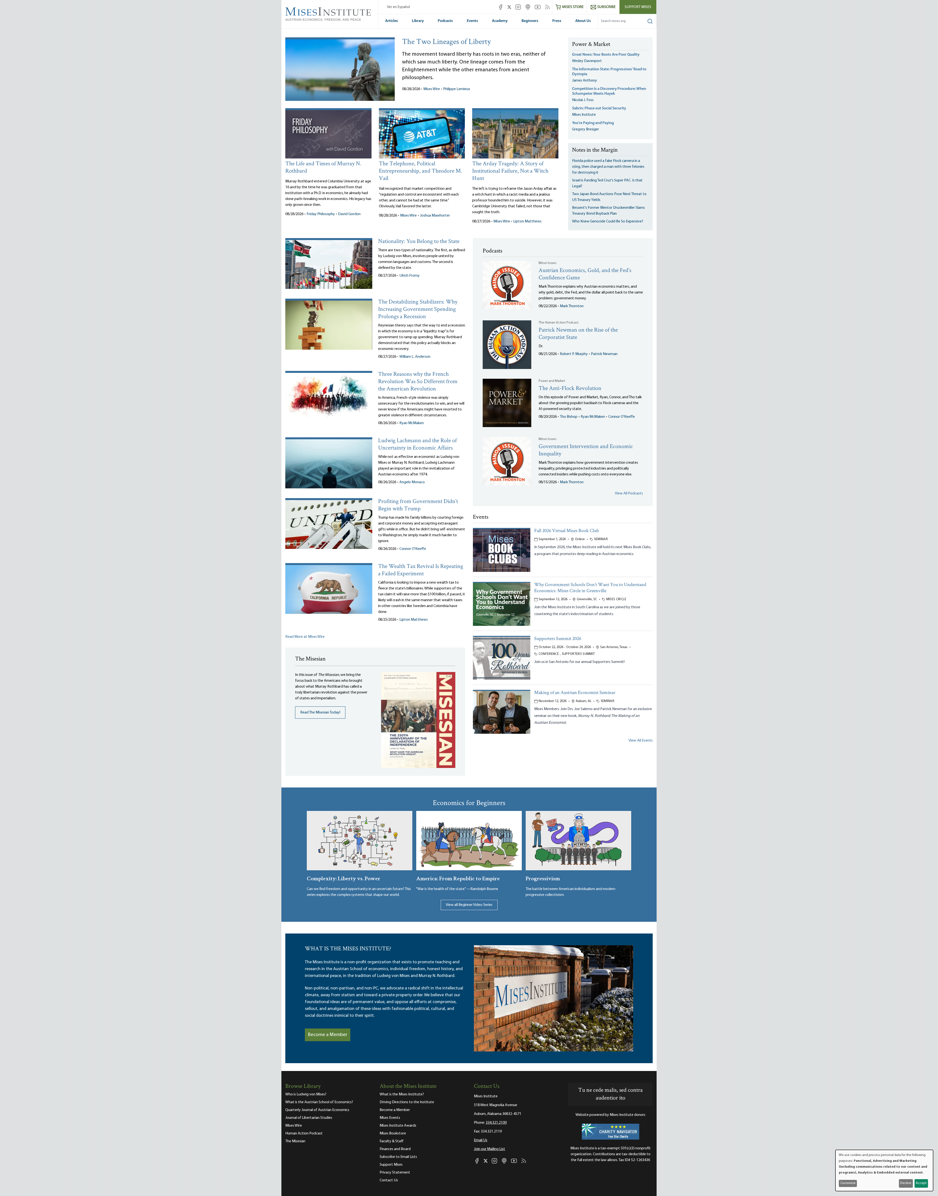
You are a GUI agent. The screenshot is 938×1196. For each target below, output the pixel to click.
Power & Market (591, 44)
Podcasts (445, 21)
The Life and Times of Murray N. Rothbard (323, 168)
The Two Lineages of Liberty (446, 42)
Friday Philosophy (321, 214)
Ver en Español (398, 7)
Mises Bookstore (393, 1133)
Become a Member (327, 1034)
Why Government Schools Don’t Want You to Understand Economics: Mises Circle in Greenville (590, 588)
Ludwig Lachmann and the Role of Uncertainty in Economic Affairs (417, 444)
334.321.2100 (496, 1123)
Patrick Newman (604, 354)
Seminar (601, 539)
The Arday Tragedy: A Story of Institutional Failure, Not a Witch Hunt (510, 171)
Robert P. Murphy (574, 354)
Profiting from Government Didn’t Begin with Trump (418, 505)
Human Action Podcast (304, 1133)
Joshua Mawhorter (435, 216)
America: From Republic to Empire (458, 878)
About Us (583, 21)
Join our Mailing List (489, 1149)
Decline (905, 1183)
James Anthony (584, 81)
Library (418, 21)
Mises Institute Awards (398, 1126)
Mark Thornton (572, 306)
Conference (549, 654)
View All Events (641, 741)
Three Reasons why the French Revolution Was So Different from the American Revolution (418, 381)
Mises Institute (584, 115)
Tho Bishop (568, 417)
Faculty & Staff (392, 1141)
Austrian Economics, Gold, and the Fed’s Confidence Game (585, 274)
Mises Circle (616, 599)
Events (472, 21)
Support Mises (638, 7)
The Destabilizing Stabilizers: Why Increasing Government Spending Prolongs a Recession (418, 309)
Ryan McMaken (411, 423)
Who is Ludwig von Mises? (305, 1094)
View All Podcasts (629, 493)
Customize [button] (848, 1183)
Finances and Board (395, 1149)
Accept (921, 1183)
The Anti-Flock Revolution (570, 388)
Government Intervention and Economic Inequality (586, 450)
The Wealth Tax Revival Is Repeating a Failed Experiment (420, 570)
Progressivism (543, 878)
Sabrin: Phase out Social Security (599, 108)
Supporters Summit (578, 654)
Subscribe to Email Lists (398, 1157)
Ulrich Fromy (409, 276)
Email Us (480, 1140)
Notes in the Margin (595, 150)
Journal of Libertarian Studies (308, 1118)
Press (556, 21)
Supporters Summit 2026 (557, 638)
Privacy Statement (395, 1173)
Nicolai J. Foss (583, 100)
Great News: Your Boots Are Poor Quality (606, 55)
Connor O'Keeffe (412, 549)
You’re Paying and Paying (593, 123)
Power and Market (552, 381)
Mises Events (390, 1118)
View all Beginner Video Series (469, 905)
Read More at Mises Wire (305, 637)
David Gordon (349, 214)
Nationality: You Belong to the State (418, 241)
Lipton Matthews (527, 221)
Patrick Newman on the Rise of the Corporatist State (578, 334)
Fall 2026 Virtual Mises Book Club (566, 531)
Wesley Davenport (587, 61)
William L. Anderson (414, 357)
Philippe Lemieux (456, 89)
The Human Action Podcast (558, 323)
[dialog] (884, 1170)
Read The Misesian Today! (320, 712)
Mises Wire (431, 89)
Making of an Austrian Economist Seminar (574, 692)
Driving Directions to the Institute (407, 1102)
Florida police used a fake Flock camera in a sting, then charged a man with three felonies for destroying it (608, 167)
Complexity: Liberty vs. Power (343, 878)
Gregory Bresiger (585, 129)
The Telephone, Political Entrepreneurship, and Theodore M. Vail (420, 171)
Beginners (530, 21)
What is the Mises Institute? (402, 1094)
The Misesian (295, 1141)
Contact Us (389, 1180)
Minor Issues (547, 263)
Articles (391, 21)
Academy (500, 21)
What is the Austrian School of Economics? (319, 1102)
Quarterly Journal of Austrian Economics (317, 1110)
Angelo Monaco (412, 482)
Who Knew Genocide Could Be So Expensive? (607, 221)
